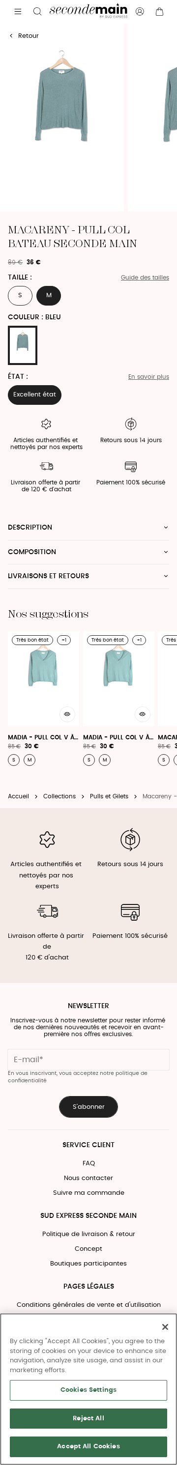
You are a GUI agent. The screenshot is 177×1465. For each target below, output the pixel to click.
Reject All (88, 1418)
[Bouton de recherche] (37, 12)
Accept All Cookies (88, 1446)
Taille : (20, 277)
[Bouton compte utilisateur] (139, 12)
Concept (88, 1249)
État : (18, 376)
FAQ (89, 1163)
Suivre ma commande (88, 1193)
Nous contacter (88, 1178)
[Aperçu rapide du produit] (67, 714)
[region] (88, 1389)
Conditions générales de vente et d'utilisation (89, 1305)
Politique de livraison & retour (88, 1234)
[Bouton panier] (159, 12)
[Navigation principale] (18, 12)
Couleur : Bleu (34, 317)
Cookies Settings (88, 1390)
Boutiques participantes (88, 1264)
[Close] (165, 1327)
